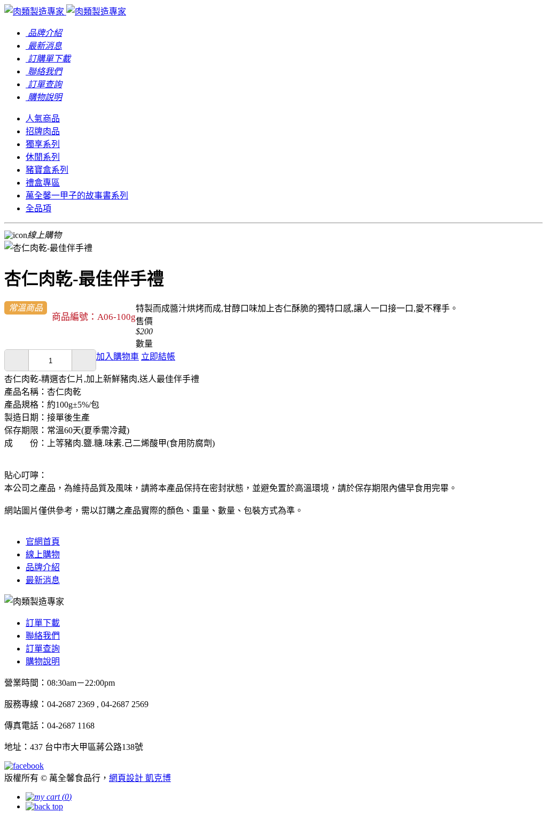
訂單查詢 (43, 648)
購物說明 (43, 661)
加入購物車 (117, 356)
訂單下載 (43, 622)
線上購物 (43, 554)
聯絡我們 (43, 635)
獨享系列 (43, 144)
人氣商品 (43, 118)
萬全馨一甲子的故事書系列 (77, 195)
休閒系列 (43, 157)
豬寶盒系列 (47, 169)
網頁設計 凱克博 (140, 778)
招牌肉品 (43, 131)
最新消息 (43, 580)
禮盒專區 (43, 182)
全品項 (38, 208)
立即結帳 (158, 356)
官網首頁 (43, 541)
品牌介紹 (43, 567)
